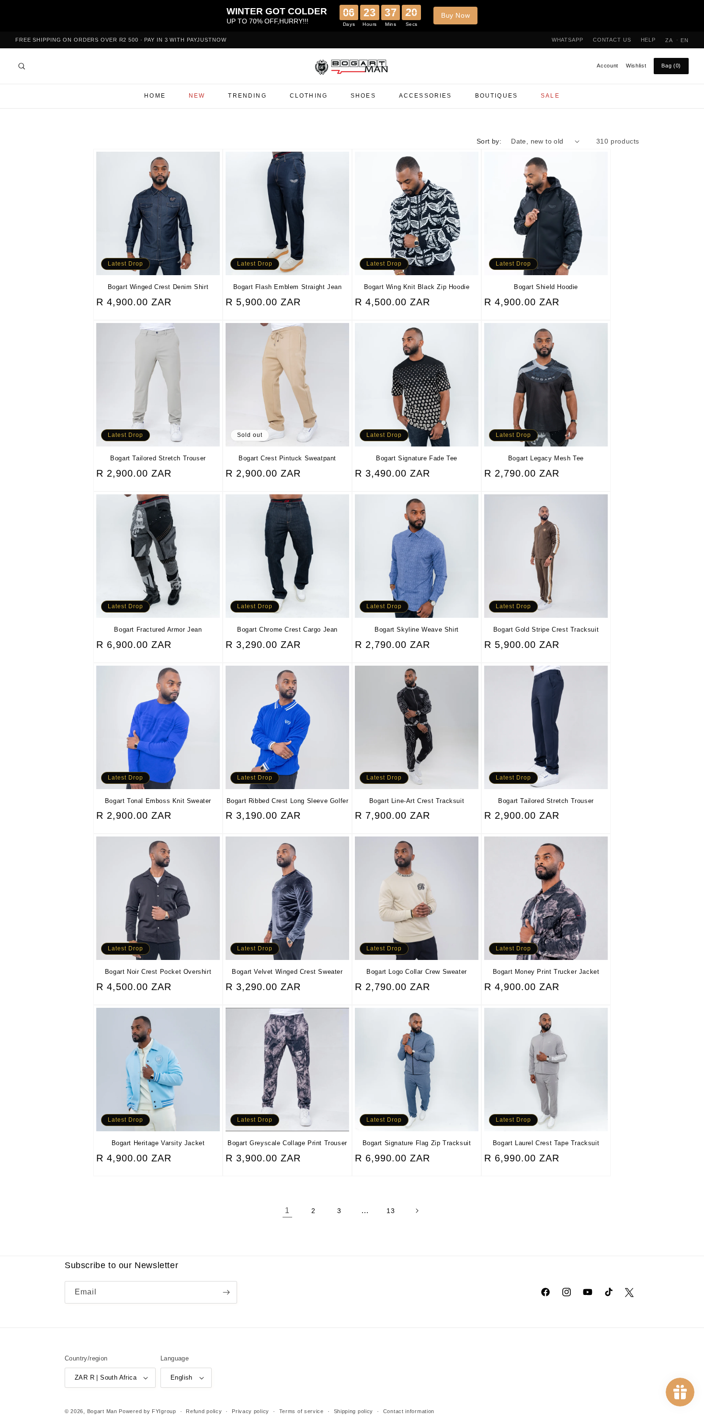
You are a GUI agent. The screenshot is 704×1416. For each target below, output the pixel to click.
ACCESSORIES (425, 95)
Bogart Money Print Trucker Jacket (546, 971)
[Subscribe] (226, 1292)
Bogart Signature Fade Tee (416, 458)
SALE (550, 95)
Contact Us (612, 40)
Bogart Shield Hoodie (546, 286)
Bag (671, 65)
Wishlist (636, 65)
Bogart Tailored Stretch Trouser (158, 458)
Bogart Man (102, 1411)
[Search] (21, 66)
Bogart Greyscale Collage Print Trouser (287, 1143)
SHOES (363, 95)
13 (390, 1211)
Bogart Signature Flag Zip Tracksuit (417, 1143)
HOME (155, 95)
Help (648, 40)
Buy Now (455, 15)
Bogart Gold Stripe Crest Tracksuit (546, 629)
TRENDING (247, 95)
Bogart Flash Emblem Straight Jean (287, 286)
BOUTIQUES (496, 95)
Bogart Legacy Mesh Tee (546, 458)
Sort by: (489, 141)
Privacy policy (250, 1411)
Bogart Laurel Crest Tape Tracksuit (546, 1143)
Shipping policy (354, 1411)
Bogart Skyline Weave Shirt (417, 629)
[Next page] (416, 1210)
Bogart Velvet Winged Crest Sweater (287, 971)
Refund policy (204, 1411)
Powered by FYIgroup (147, 1411)
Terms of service (301, 1411)
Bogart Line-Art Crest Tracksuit (417, 800)
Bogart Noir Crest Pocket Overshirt (158, 971)
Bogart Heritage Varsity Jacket (158, 1143)
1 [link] (287, 1210)
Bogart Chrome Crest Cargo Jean (287, 629)
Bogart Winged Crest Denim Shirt (158, 286)
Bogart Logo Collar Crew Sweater (416, 971)
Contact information (408, 1411)
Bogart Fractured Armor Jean (158, 629)
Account (607, 65)
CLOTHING (309, 95)
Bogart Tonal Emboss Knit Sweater (158, 800)
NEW (197, 95)
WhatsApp (567, 40)
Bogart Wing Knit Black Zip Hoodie (417, 286)
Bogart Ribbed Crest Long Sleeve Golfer (288, 800)
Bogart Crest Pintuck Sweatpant (287, 458)
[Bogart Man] (352, 66)
